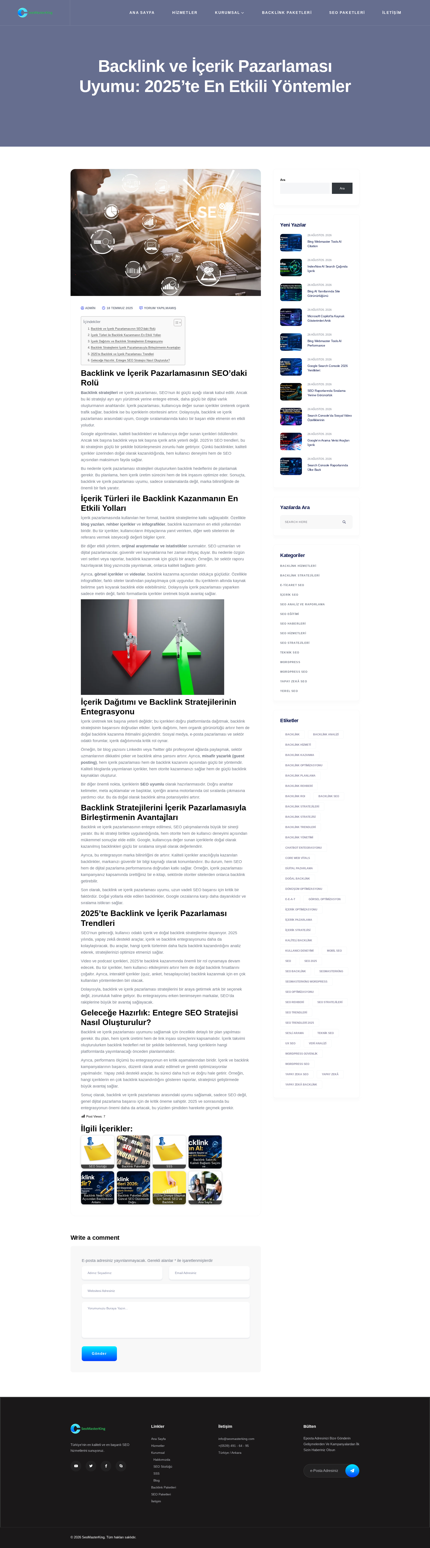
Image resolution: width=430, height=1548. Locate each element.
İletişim (391, 13)
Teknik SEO (289, 652)
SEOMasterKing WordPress (306, 981)
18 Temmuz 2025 (119, 308)
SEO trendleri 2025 (299, 1022)
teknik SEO (325, 1033)
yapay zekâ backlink (301, 1084)
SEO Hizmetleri (293, 633)
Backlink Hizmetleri (298, 565)
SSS (156, 1473)
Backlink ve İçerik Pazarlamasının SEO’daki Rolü (123, 328)
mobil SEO (334, 950)
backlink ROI (295, 796)
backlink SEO (328, 796)
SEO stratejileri (329, 1002)
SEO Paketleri (347, 13)
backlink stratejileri (302, 806)
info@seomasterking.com (236, 1439)
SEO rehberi (294, 1002)
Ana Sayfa (142, 13)
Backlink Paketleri (287, 13)
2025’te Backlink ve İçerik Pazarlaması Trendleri (122, 354)
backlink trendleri (300, 827)
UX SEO (290, 1043)
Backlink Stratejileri (300, 575)
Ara (282, 180)
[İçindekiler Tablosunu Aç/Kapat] (175, 322)
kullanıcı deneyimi (299, 950)
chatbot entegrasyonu (303, 847)
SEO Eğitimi (289, 614)
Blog (156, 1480)
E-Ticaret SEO (292, 585)
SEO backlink (295, 971)
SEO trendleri (296, 1012)
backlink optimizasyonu (303, 765)
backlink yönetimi (299, 837)
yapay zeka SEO (296, 1074)
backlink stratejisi (300, 816)
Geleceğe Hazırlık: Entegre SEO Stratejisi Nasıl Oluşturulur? (130, 360)
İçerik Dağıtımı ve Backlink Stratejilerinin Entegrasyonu (127, 341)
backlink (185, 468)
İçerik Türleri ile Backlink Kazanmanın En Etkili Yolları (126, 335)
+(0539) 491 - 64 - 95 (233, 1445)
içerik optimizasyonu (301, 909)
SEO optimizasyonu (299, 991)
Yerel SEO (289, 691)
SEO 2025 (310, 961)
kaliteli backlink (298, 940)
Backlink (292, 734)
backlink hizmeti (298, 744)
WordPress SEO (294, 671)
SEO (288, 961)
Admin (89, 308)
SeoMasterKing (331, 971)
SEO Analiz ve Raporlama (302, 604)
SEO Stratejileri (295, 642)
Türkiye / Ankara (229, 1452)
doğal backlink (297, 878)
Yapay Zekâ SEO (293, 681)
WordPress (290, 662)
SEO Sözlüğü (162, 1466)
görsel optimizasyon (325, 899)
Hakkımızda (161, 1459)
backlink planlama (300, 775)
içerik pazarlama (298, 919)
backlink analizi (326, 734)
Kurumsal (227, 13)
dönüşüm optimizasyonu (303, 889)
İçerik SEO (289, 594)
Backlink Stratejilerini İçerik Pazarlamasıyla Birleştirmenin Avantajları (136, 347)
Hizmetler (185, 13)
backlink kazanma (299, 755)
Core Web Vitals (297, 858)
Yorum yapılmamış (159, 308)
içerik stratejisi (297, 930)
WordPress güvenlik (301, 1053)
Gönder (99, 1353)
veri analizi (317, 1043)
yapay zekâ (330, 1074)
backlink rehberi (299, 786)
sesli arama (294, 1033)
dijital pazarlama (299, 868)
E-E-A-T (290, 899)
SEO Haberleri (293, 623)
